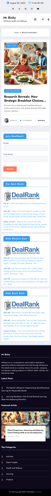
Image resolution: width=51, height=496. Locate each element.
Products (9, 479)
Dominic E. (13, 120)
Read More (41, 120)
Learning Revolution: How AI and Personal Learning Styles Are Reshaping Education (24, 398)
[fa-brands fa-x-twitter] (19, 9)
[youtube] (38, 9)
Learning (9, 474)
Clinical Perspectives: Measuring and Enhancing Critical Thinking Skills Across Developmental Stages (25, 431)
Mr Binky (9, 17)
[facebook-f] (13, 9)
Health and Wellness (12, 91)
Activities (9, 456)
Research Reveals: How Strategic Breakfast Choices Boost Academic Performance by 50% (25, 99)
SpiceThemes (38, 492)
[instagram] (32, 9)
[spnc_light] (48, 19)
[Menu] (35, 19)
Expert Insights (11, 462)
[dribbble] (26, 9)
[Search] (43, 19)
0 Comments (27, 120)
